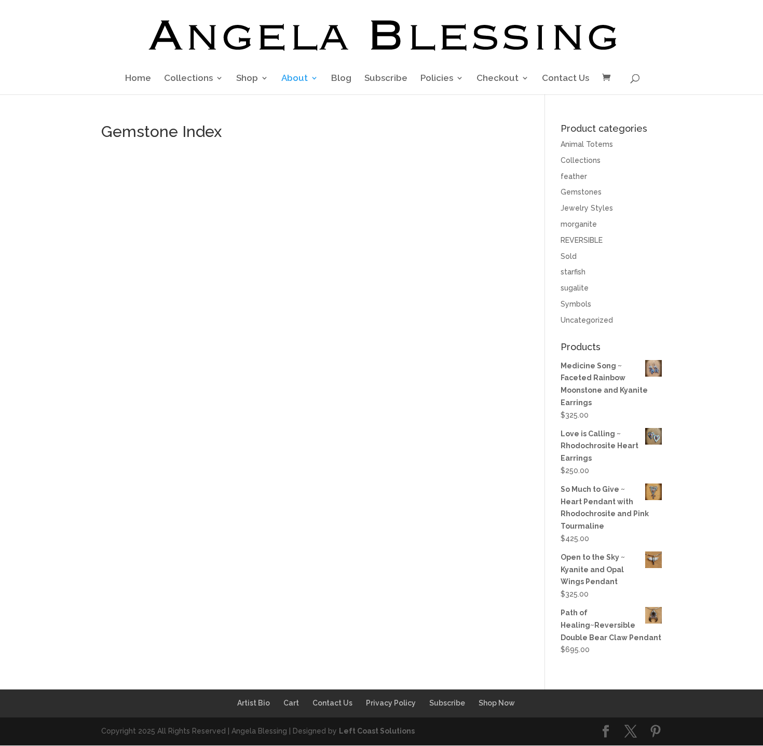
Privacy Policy (391, 703)
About (294, 78)
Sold (569, 256)
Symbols (576, 304)
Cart (291, 703)
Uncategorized (587, 320)
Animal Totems (587, 144)
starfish (573, 272)
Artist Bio (253, 703)
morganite (579, 224)
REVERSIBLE (582, 240)
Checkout (497, 78)
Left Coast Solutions (377, 731)
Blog (341, 78)
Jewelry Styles (587, 208)
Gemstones (581, 192)
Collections (188, 78)
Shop (247, 78)
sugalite (575, 288)
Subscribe (385, 78)
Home (138, 78)
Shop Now (497, 703)
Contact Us (565, 78)
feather (574, 176)
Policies (436, 78)
